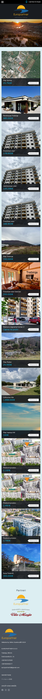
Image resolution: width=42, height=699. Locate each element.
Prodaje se (5, 679)
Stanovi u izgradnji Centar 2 (13, 327)
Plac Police (7, 362)
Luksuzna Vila (8, 397)
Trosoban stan (8, 221)
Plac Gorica (7, 80)
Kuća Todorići (8, 573)
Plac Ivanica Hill (9, 433)
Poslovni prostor (9, 468)
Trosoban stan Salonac (12, 292)
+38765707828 (34, 2)
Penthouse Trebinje (10, 116)
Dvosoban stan (9, 151)
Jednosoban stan (10, 186)
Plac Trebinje (8, 256)
